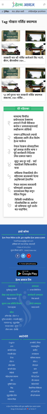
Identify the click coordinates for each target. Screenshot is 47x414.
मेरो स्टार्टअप (35, 376)
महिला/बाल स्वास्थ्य (12, 376)
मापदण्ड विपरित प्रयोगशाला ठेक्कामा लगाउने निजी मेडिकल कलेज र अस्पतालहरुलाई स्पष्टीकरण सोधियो (26, 123)
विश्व (11, 388)
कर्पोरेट (35, 350)
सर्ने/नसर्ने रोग (35, 391)
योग (12, 380)
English (12, 342)
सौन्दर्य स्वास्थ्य (35, 395)
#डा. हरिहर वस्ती (18, 11)
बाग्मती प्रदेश (12, 369)
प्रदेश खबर (11, 365)
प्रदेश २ (35, 361)
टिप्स (11, 358)
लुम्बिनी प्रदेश (12, 384)
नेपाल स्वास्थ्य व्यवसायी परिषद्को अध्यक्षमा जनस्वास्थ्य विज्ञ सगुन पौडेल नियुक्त (25, 189)
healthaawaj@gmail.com (23, 241)
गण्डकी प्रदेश (12, 354)
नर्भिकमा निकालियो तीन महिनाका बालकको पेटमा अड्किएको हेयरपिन (26, 176)
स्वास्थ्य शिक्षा (12, 399)
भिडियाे (12, 373)
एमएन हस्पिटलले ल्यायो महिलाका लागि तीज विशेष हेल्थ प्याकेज (27, 138)
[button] (3, 5)
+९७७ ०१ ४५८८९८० (24, 247)
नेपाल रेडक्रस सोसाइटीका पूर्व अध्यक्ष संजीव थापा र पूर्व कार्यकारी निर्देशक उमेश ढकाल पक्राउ (26, 151)
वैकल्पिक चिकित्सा (35, 388)
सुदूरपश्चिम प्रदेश (12, 395)
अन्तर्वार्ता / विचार (35, 342)
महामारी (35, 373)
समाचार (11, 391)
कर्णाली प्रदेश (12, 350)
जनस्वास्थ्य (35, 354)
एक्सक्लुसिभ (35, 346)
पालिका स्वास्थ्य (35, 358)
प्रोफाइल (35, 365)
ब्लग (35, 369)
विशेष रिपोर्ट (35, 384)
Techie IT (33, 409)
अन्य (11, 346)
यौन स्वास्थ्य (35, 380)
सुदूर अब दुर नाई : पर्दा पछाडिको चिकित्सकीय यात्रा (25, 165)
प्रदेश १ (12, 361)
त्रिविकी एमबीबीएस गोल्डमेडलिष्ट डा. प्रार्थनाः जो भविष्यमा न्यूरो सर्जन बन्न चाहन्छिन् (26, 204)
